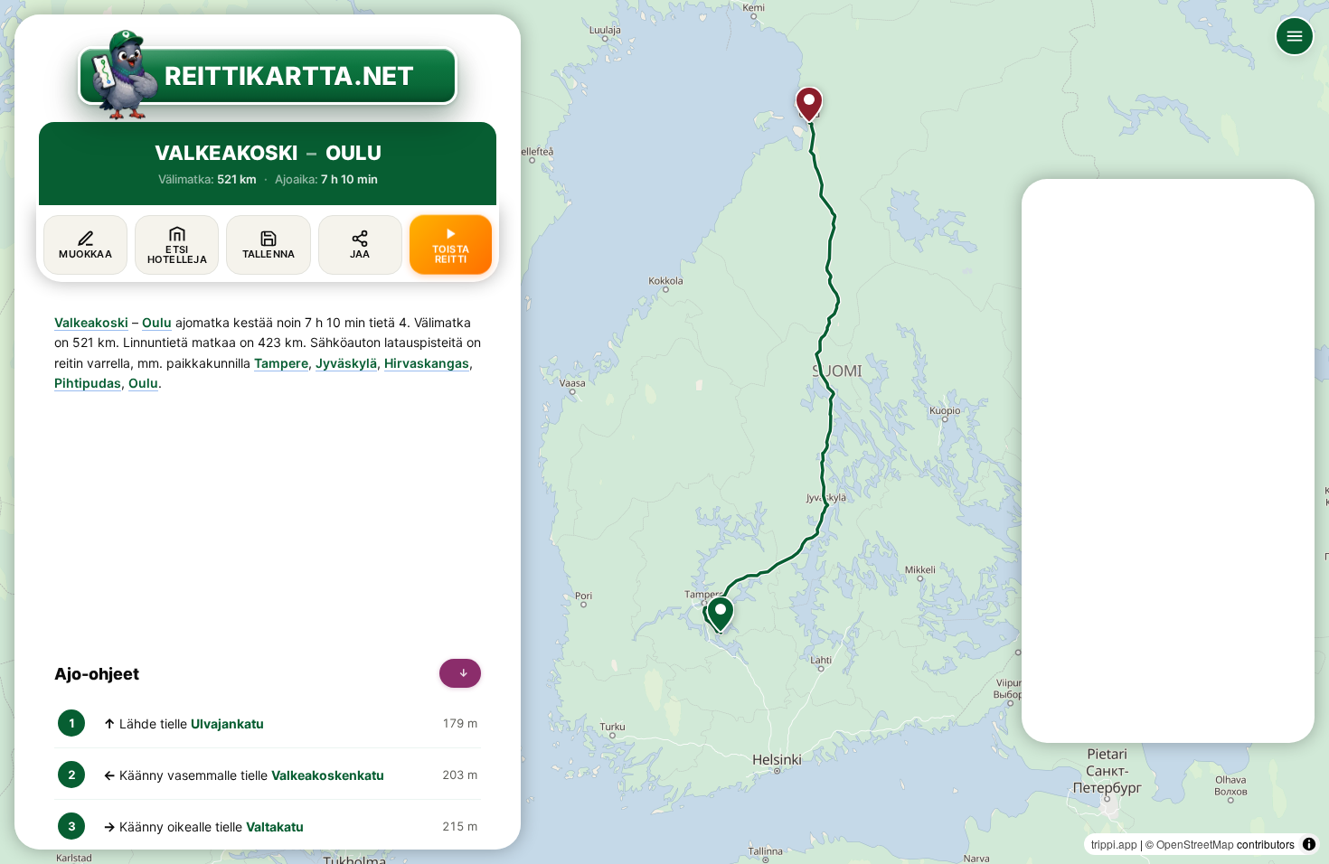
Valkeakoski (91, 322)
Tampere (281, 363)
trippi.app (1114, 843)
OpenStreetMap (1195, 843)
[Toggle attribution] (1309, 844)
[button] (720, 614)
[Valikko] (1295, 36)
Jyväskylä (346, 363)
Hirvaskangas (426, 363)
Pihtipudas (87, 382)
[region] (664, 432)
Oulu (157, 322)
